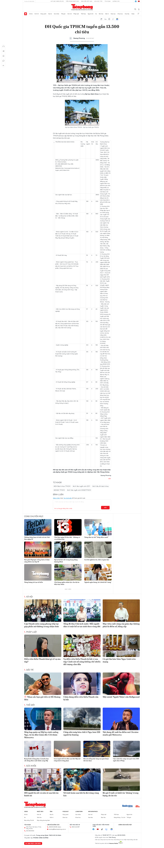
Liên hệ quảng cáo (53, 824)
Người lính (90, 14)
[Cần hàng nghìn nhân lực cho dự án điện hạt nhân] (68, 572)
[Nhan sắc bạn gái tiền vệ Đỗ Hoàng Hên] (42, 683)
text (105, 19)
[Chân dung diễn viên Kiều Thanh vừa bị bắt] (82, 683)
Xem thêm (138, 13)
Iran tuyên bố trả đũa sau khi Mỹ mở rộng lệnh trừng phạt (67, 760)
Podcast (66, 811)
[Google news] (112, 829)
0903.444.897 (76, 827)
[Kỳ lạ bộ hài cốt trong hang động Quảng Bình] (68, 550)
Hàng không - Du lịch (119, 817)
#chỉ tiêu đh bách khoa (100, 486)
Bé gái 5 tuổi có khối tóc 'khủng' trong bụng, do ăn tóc (120, 794)
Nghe (3, 46)
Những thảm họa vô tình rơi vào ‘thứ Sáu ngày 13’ (37, 538)
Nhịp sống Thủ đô (29, 820)
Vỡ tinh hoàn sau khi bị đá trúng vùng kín (81, 794)
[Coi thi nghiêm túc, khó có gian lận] (98, 550)
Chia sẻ (3, 51)
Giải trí (107, 14)
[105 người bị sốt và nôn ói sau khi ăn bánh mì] (42, 779)
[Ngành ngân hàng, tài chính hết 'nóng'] (98, 572)
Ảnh (51, 811)
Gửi (105, 507)
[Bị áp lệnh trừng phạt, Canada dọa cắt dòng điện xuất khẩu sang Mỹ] (37, 749)
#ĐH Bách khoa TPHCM (62, 486)
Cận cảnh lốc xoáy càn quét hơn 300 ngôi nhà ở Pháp (126, 760)
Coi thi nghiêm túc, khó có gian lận (96, 560)
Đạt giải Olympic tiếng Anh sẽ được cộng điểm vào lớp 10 (37, 561)
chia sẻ (101, 19)
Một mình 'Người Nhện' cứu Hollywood (121, 697)
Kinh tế (37, 14)
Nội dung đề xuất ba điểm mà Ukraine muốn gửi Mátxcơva (121, 733)
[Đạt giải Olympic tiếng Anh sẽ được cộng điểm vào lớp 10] (38, 550)
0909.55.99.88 (53, 827)
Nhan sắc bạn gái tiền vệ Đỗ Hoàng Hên (42, 698)
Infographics (93, 811)
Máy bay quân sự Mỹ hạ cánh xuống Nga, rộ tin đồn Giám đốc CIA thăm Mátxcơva (41, 735)
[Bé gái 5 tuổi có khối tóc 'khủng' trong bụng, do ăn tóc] (121, 779)
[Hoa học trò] (137, 806)
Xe (96, 14)
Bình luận (3, 60)
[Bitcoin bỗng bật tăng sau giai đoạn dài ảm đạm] (96, 749)
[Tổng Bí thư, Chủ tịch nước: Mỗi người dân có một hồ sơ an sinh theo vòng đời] (82, 610)
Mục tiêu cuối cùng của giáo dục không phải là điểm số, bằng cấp (121, 625)
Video (132, 14)
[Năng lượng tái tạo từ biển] (38, 572)
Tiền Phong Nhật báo (72, 1)
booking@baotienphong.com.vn (57, 829)
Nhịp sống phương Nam (43, 820)
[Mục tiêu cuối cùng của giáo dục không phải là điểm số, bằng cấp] (121, 610)
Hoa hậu (127, 14)
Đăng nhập (56, 498)
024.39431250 (30, 831)
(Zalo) (59, 827)
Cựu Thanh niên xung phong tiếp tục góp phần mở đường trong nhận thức (41, 625)
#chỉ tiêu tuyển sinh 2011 (81, 486)
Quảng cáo (116, 1)
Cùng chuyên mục (33, 516)
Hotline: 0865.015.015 (57, 1)
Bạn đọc (103, 817)
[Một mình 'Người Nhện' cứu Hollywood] (121, 683)
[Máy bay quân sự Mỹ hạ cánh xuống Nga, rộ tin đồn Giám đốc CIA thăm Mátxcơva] (42, 719)
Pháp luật (76, 14)
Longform (79, 811)
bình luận (113, 19)
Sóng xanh (43, 14)
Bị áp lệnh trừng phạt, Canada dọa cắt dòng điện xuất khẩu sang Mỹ (36, 760)
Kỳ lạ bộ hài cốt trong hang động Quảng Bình (66, 561)
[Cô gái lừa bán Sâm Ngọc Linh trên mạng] (121, 646)
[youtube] (139, 1)
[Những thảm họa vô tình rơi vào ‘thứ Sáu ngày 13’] (38, 527)
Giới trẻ (69, 14)
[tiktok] (103, 829)
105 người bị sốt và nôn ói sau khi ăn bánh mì (41, 794)
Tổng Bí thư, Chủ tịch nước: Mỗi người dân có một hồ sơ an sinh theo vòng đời (81, 625)
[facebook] (136, 1)
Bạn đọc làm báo (34, 843)
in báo (109, 19)
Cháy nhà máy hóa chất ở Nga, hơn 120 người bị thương (81, 733)
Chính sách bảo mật (125, 824)
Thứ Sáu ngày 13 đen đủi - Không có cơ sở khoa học (67, 538)
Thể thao (83, 14)
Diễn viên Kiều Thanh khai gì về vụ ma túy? (42, 660)
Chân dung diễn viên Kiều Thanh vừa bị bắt (80, 698)
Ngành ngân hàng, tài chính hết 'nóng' (97, 582)
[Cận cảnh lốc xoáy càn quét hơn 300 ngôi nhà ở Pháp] (126, 749)
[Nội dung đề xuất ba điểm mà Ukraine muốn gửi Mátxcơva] (121, 719)
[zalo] (107, 829)
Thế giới (63, 14)
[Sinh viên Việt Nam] (127, 806)
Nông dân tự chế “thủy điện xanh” (96, 537)
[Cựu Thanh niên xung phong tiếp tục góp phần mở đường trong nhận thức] (42, 610)
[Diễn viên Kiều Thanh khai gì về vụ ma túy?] (42, 646)
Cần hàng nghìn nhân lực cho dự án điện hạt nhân (66, 583)
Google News (117, 19)
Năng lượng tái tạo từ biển (33, 582)
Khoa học (120, 14)
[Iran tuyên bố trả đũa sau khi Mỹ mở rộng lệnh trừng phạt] (67, 749)
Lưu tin (3, 56)
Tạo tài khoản (67, 498)
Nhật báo (40, 811)
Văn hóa (101, 14)
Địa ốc (50, 14)
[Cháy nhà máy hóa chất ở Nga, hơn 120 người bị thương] (82, 719)
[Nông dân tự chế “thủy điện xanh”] (98, 527)
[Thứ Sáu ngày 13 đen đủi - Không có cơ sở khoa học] (68, 527)
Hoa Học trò (98, 1)
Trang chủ (25, 13)
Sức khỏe (56, 14)
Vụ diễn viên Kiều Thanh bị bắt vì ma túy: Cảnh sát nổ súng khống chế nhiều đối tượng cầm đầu (81, 662)
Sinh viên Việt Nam (86, 1)
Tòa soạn (107, 1)
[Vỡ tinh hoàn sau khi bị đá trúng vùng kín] (82, 779)
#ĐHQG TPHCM (59, 490)
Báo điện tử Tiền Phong (82, 7)
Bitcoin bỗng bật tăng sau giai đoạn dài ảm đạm (96, 760)
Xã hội (31, 14)
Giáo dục (113, 14)
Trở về (3, 65)
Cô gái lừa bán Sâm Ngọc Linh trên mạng (119, 660)
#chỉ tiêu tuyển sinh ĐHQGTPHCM (79, 490)
